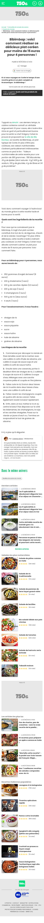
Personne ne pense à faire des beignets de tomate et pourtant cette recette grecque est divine (30, 540)
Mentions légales (27, 905)
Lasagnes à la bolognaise (30, 785)
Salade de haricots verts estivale (30, 651)
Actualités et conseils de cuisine (18, 27)
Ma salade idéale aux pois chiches (30, 620)
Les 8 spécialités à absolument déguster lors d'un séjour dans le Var (30, 509)
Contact (15, 903)
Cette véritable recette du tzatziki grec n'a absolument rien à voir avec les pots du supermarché (30, 524)
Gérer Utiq (29, 911)
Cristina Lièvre (17, 439)
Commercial (6, 905)
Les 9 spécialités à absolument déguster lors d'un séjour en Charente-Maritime (30, 494)
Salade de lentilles (27, 604)
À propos (8, 903)
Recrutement (16, 905)
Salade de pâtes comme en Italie (30, 559)
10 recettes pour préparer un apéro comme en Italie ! (30, 740)
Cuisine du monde (8, 29)
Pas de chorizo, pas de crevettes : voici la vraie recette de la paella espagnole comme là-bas (30, 725)
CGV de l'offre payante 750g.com (21, 907)
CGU (35, 905)
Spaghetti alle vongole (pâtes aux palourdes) (29, 832)
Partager (24, 66)
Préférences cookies (17, 911)
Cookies (35, 909)
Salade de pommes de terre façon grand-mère (29, 590)
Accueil (4, 27)
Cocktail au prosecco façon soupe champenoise (28, 849)
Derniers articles (22, 549)
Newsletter (24, 903)
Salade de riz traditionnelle (25, 575)
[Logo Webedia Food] (22, 895)
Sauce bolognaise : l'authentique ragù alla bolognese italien (29, 864)
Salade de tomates (27, 635)
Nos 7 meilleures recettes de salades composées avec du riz (30, 770)
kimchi (15, 122)
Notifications (33, 903)
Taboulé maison (26, 665)
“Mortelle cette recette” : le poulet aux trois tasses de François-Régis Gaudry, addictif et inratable (30, 755)
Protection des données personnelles (18, 909)
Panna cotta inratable (29, 816)
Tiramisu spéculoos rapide (28, 801)
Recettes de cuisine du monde (12, 478)
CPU (39, 905)
